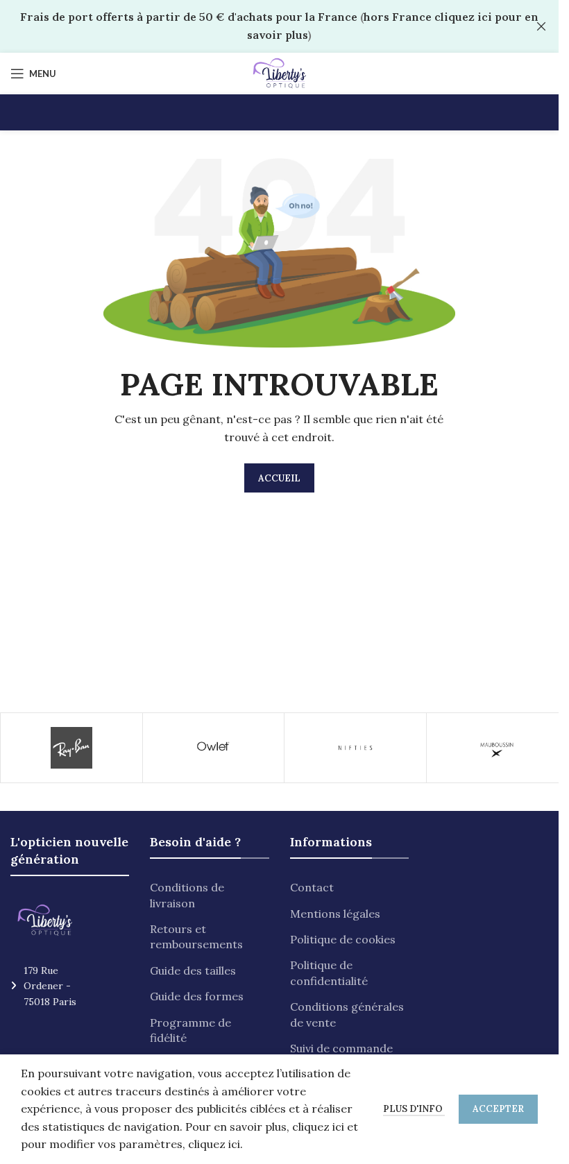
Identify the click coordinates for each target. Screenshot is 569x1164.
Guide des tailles (193, 970)
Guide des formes (197, 996)
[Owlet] (213, 747)
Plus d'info (414, 1109)
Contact (312, 887)
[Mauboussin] (497, 747)
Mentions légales (335, 914)
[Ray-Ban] (71, 747)
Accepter (498, 1109)
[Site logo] (279, 72)
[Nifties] (355, 747)
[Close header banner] (541, 26)
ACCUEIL (279, 478)
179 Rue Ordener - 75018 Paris (50, 986)
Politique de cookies (343, 939)
